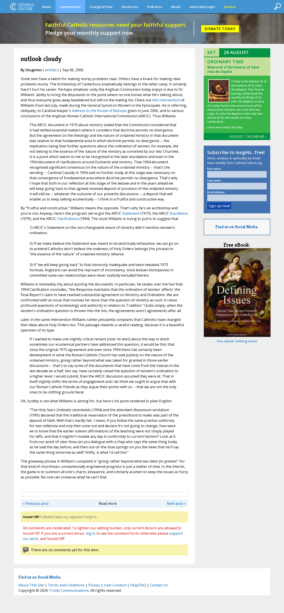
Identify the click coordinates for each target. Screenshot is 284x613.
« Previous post (36, 503)
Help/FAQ (138, 585)
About (176, 6)
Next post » (176, 503)
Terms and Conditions (66, 585)
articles (51, 69)
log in (90, 533)
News (46, 6)
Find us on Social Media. (236, 226)
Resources (130, 6)
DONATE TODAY (220, 28)
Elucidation (179, 213)
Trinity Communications (69, 590)
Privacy (94, 585)
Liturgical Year (101, 6)
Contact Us (159, 585)
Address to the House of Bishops (99, 110)
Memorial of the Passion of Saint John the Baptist (233, 69)
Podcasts (154, 6)
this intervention (166, 100)
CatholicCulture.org (22, 6)
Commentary (70, 6)
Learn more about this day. (225, 127)
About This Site (31, 585)
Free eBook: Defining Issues (237, 341)
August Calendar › (248, 136)
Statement (131, 213)
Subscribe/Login (202, 6)
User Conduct (115, 585)
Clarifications (68, 218)
